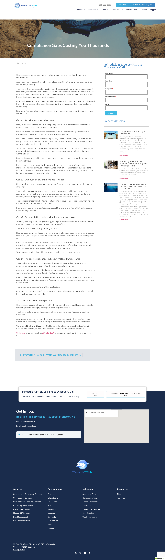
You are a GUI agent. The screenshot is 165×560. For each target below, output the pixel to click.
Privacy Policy (19, 550)
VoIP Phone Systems (21, 521)
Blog (119, 494)
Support (153, 10)
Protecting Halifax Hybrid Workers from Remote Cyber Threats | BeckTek (133, 164)
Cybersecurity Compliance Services (27, 494)
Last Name (109, 81)
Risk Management (20, 517)
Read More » (124, 155)
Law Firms (86, 506)
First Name (109, 73)
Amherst (51, 494)
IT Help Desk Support (21, 509)
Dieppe (51, 528)
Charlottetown (53, 498)
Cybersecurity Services (22, 498)
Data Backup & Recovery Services (27, 502)
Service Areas (131, 10)
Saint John (52, 517)
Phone (107, 104)
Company (109, 89)
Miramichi (52, 509)
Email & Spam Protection (23, 506)
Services (79, 10)
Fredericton (52, 502)
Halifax (50, 506)
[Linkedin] (89, 553)
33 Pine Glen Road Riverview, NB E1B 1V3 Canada (34, 544)
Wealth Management (90, 517)
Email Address (110, 96)
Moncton (51, 513)
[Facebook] (76, 553)
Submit (111, 113)
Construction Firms (90, 498)
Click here (20, 333)
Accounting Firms (89, 494)
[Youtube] (85, 553)
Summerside (53, 521)
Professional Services (91, 509)
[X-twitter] (80, 553)
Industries (92, 10)
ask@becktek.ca (29, 426)
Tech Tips (121, 498)
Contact (144, 10)
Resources (116, 10)
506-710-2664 (48, 333)
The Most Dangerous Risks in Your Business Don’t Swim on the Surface (133, 186)
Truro (50, 525)
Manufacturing (88, 513)
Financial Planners (90, 502)
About (103, 10)
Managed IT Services (21, 513)
